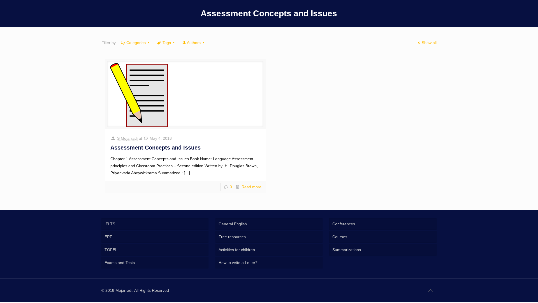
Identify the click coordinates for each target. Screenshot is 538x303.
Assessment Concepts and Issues (155, 147)
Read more (251, 187)
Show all (429, 42)
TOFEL (111, 249)
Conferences (343, 224)
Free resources (232, 237)
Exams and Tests (120, 262)
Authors (194, 42)
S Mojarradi (127, 138)
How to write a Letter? (238, 262)
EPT (108, 237)
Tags (167, 42)
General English (233, 224)
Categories (136, 42)
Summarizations (346, 249)
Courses (339, 237)
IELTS (110, 224)
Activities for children (237, 249)
